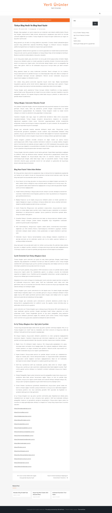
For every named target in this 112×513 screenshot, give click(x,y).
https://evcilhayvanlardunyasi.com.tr (24, 455)
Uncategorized (33, 29)
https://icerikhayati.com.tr (21, 451)
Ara (75, 20)
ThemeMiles (81, 509)
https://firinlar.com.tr (20, 447)
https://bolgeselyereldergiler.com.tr (24, 439)
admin (16, 29)
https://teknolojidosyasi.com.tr (22, 466)
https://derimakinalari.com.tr (22, 443)
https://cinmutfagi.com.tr (21, 412)
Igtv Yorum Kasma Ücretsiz (81, 35)
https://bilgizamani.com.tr (21, 462)
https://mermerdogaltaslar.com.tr (23, 435)
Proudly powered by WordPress (54, 509)
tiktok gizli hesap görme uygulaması (84, 43)
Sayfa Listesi (77, 41)
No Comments (42, 29)
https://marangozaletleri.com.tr (23, 428)
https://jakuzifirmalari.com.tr (22, 420)
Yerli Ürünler (56, 5)
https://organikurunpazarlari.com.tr (24, 431)
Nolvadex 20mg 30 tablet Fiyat (20, 492)
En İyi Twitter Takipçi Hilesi (81, 32)
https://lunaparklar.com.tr (21, 424)
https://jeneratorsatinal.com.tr (22, 408)
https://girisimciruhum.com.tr (22, 458)
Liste (75, 38)
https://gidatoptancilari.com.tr (22, 416)
